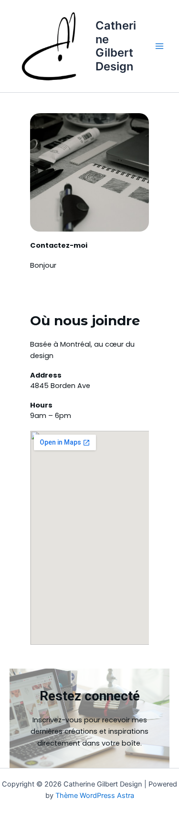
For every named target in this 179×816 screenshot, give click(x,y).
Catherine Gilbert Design (115, 46)
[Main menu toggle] (159, 46)
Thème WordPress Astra (94, 795)
